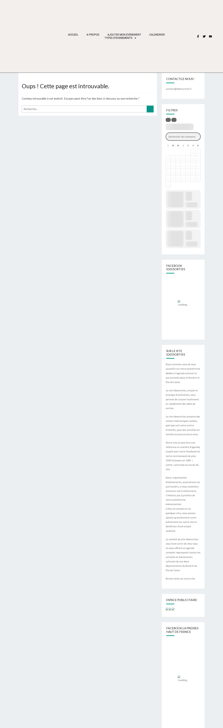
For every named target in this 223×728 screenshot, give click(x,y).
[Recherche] (150, 109)
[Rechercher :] (88, 109)
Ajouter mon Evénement (124, 34)
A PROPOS (93, 34)
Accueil (73, 34)
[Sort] (173, 120)
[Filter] (168, 120)
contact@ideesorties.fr (179, 88)
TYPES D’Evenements (118, 37)
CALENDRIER (157, 34)
